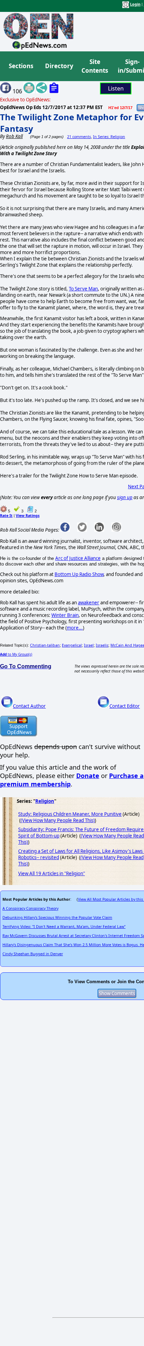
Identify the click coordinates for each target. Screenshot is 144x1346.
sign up (124, 497)
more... (75, 628)
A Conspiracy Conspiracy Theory (30, 908)
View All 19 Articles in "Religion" (51, 873)
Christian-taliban (45, 645)
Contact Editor (124, 706)
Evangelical (72, 645)
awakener (88, 602)
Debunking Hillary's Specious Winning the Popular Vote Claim (57, 917)
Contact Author (29, 706)
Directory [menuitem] (58, 66)
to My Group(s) (16, 654)
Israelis (102, 645)
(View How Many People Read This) (58, 820)
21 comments (79, 136)
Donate (87, 775)
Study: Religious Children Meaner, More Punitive (70, 814)
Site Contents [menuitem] (94, 66)
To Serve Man (83, 289)
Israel (89, 645)
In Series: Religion (109, 136)
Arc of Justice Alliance (78, 558)
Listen (116, 88)
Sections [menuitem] (21, 66)
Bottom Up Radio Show (79, 574)
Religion (44, 801)
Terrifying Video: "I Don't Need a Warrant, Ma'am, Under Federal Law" (63, 926)
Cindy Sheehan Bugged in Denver (32, 953)
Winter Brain (65, 615)
